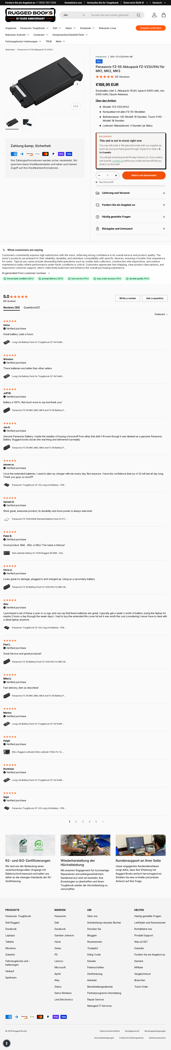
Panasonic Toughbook (18, 916)
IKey (56, 980)
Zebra (57, 986)
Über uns (92, 916)
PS (56, 954)
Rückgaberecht (132, 1031)
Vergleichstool (142, 973)
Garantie (139, 948)
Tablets (9, 941)
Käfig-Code (94, 954)
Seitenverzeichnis (157, 1038)
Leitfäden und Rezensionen (150, 922)
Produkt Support (143, 935)
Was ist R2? (141, 941)
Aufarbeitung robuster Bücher (104, 922)
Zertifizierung (94, 973)
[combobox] (102, 15)
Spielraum (11, 977)
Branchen (139, 980)
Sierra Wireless (63, 993)
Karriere (138, 961)
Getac (57, 948)
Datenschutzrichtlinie (110, 1031)
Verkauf (9, 971)
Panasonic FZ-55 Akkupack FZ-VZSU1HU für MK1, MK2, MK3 (36, 49)
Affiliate (138, 967)
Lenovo (58, 961)
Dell (56, 922)
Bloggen (92, 935)
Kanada (91, 961)
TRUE (49, 41)
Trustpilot (92, 948)
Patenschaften (95, 967)
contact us (118, 160)
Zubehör (10, 954)
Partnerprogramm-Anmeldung (104, 993)
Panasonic (101, 56)
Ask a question (154, 298)
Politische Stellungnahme (131, 1038)
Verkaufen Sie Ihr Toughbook (103, 2)
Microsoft (60, 967)
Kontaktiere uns (73, 2)
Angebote (10, 28)
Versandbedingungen (104, 1038)
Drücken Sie (94, 928)
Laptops (10, 935)
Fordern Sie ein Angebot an (149, 954)
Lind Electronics (63, 999)
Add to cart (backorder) (143, 175)
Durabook (11, 928)
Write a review (127, 298)
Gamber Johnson (64, 935)
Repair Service (95, 999)
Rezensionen (94, 941)
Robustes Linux (107, 28)
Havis (57, 941)
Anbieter (92, 980)
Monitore (10, 948)
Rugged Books (20, 1031)
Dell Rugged (12, 922)
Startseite (10, 49)
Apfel (57, 973)
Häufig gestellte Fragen (147, 916)
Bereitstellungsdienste (100, 986)
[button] (7, 1043)
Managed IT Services (99, 1005)
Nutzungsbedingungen (155, 1031)
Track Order (141, 986)
